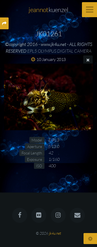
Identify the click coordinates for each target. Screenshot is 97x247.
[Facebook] (19, 215)
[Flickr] (38, 215)
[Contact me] (77, 215)
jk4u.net (55, 233)
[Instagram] (58, 215)
